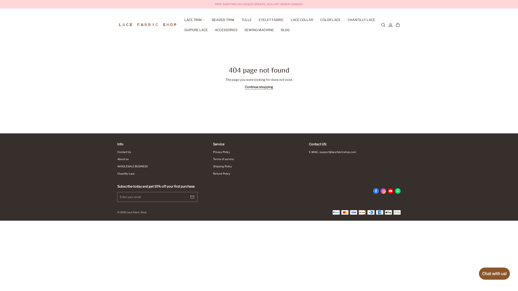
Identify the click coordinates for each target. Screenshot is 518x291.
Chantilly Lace (126, 173)
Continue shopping (259, 87)
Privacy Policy (221, 152)
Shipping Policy (222, 166)
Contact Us (124, 152)
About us (123, 159)
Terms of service (223, 159)
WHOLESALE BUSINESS (132, 166)
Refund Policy (221, 173)
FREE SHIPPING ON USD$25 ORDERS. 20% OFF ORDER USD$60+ (259, 4)
